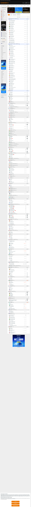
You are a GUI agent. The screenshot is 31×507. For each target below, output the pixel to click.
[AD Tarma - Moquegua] (18, 232)
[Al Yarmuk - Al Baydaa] (18, 329)
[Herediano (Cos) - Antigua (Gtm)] (18, 206)
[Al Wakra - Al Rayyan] (18, 238)
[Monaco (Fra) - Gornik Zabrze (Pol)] (18, 56)
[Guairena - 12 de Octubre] (18, 227)
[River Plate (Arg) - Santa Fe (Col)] (18, 264)
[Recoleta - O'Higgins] (18, 151)
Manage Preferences (15, 505)
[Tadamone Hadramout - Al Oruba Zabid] (18, 332)
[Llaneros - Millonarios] (18, 157)
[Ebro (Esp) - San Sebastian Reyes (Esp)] (18, 325)
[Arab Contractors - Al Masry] (18, 171)
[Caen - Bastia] (18, 185)
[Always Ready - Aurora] (18, 126)
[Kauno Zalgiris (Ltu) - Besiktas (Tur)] (18, 25)
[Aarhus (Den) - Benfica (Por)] (18, 34)
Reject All (15, 503)
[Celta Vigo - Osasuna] (18, 92)
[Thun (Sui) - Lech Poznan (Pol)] (18, 38)
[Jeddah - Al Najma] (18, 258)
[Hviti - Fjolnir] (18, 194)
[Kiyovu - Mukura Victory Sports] (18, 251)
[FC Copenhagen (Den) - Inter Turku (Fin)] (18, 60)
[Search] (23, 3)
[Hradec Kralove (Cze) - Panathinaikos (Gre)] (18, 62)
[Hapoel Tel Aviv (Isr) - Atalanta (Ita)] (18, 73)
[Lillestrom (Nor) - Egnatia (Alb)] (18, 27)
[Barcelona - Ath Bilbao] (18, 94)
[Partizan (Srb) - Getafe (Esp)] (18, 89)
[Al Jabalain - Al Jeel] (18, 256)
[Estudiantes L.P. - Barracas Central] (18, 110)
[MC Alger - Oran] (18, 100)
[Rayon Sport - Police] (18, 253)
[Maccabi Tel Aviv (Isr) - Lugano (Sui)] (18, 50)
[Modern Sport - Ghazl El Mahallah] (18, 169)
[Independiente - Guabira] (18, 128)
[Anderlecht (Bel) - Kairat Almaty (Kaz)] (18, 40)
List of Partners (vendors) (4, 499)
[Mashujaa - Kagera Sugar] (18, 282)
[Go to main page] (6, 3)
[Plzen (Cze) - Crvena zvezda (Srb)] (18, 31)
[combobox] (18, 17)
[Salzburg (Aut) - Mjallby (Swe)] (18, 32)
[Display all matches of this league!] (28, 102)
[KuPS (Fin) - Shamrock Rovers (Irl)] (18, 46)
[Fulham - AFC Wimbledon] (18, 182)
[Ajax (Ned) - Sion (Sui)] (18, 71)
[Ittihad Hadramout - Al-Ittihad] (18, 331)
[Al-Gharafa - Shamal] (18, 236)
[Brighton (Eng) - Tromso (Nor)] (18, 81)
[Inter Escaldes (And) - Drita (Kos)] (18, 63)
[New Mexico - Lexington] (18, 295)
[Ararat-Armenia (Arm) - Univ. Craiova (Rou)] (18, 21)
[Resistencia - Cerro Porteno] (18, 229)
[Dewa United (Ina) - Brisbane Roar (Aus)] (18, 317)
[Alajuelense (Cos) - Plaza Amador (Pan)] (18, 210)
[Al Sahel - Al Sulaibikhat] (18, 201)
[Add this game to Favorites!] (8, 20)
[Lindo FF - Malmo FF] (18, 275)
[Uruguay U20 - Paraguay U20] (18, 312)
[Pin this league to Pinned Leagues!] (12, 96)
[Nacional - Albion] (18, 290)
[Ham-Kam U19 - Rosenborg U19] (18, 223)
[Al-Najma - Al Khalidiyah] (18, 119)
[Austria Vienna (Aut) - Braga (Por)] (18, 77)
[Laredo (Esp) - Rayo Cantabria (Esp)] (18, 321)
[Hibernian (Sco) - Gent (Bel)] (18, 85)
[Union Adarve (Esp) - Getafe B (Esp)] (18, 315)
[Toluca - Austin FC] (18, 216)
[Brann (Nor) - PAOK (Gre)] (18, 58)
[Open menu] (29, 3)
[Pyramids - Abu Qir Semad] (18, 173)
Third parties (11, 496)
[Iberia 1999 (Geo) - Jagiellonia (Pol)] (18, 23)
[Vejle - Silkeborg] (18, 162)
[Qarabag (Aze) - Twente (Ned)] (18, 52)
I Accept (15, 501)
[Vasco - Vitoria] (18, 139)
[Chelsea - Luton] (18, 180)
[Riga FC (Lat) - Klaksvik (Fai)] (18, 69)
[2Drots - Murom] (18, 245)
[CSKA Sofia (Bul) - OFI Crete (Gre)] (18, 36)
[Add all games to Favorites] (8, 19)
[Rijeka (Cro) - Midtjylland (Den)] (18, 83)
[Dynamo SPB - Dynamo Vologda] (18, 247)
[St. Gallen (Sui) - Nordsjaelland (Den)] (18, 75)
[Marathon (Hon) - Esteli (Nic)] (18, 208)
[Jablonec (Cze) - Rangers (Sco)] (18, 48)
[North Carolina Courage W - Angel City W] (18, 301)
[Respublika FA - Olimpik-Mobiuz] (18, 306)
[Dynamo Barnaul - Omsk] (18, 241)
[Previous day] (8, 17)
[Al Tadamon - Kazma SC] (18, 203)
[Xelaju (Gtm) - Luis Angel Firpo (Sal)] (18, 212)
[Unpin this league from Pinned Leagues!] (18, 19)
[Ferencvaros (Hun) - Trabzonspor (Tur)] (18, 42)
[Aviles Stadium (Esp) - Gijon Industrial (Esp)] (18, 323)
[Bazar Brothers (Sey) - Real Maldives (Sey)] (18, 319)
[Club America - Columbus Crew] (18, 218)
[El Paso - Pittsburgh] (18, 293)
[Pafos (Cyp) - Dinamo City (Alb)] (18, 65)
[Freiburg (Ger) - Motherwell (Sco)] (18, 54)
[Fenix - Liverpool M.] (18, 288)
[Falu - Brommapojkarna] (18, 269)
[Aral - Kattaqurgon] (18, 304)
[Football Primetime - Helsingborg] (18, 271)
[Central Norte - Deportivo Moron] (18, 105)
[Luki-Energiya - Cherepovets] (18, 243)
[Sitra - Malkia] (18, 121)
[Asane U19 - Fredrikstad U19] (18, 221)
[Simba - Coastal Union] (18, 284)
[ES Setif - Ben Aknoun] (18, 98)
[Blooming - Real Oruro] (18, 125)
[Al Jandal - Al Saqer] (18, 260)
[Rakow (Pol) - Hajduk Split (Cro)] (18, 67)
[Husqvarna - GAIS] (18, 273)
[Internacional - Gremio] (18, 141)
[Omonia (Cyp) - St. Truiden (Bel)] (18, 29)
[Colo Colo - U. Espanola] (18, 149)
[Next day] (28, 17)
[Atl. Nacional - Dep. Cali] (18, 155)
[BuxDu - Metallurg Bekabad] (18, 308)
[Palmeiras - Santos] (18, 137)
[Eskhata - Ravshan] (18, 279)
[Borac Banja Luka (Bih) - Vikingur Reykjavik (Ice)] (18, 79)
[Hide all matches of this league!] (28, 19)
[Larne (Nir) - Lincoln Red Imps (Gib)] (18, 87)
